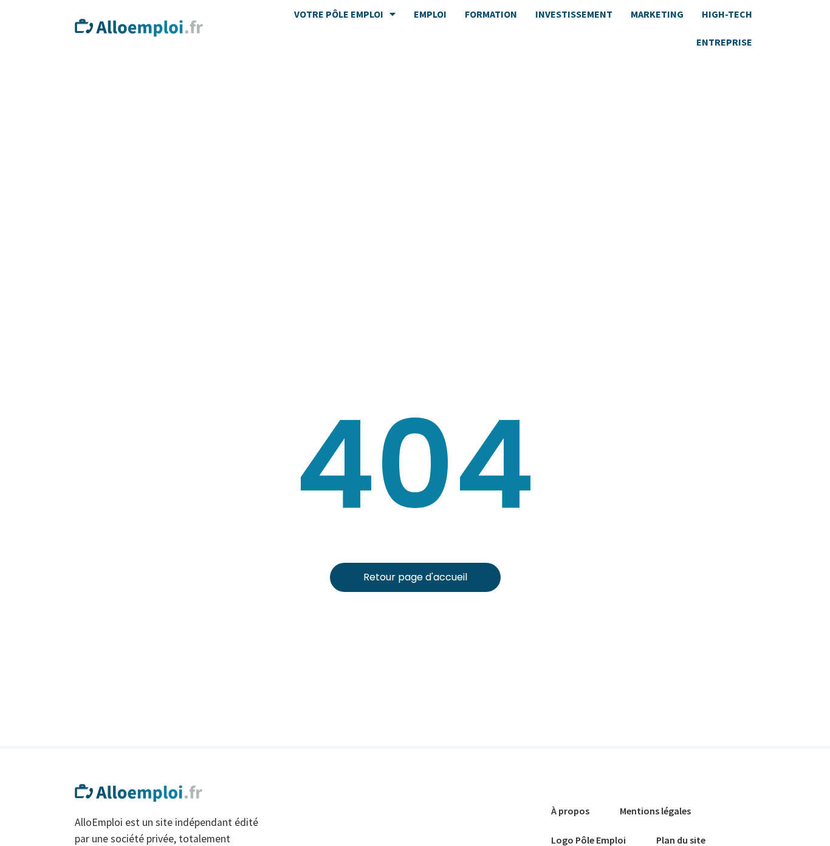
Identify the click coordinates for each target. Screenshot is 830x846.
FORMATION (491, 14)
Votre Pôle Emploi (338, 14)
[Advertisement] (415, 147)
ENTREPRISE (724, 42)
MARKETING (657, 14)
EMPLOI (430, 14)
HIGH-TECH (727, 14)
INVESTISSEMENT (573, 14)
